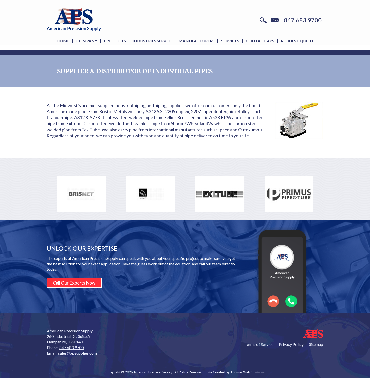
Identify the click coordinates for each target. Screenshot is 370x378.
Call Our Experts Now (74, 283)
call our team (210, 263)
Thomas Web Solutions (247, 372)
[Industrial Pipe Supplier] (299, 120)
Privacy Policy (291, 344)
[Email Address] (275, 21)
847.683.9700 (303, 20)
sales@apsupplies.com (77, 353)
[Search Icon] (263, 20)
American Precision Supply (153, 372)
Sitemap (316, 344)
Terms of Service (259, 344)
